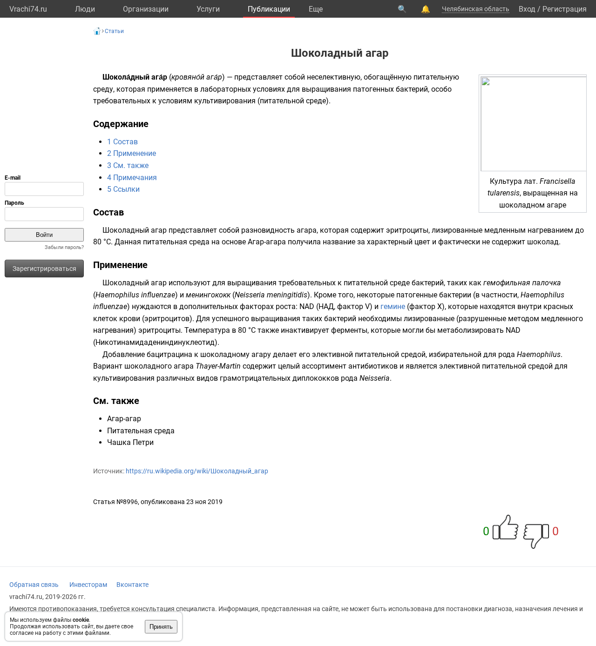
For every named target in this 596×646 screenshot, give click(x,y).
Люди (85, 9)
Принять (161, 626)
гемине (392, 306)
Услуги (208, 9)
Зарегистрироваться (44, 268)
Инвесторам (88, 584)
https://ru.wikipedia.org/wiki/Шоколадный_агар (197, 471)
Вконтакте (132, 584)
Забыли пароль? (64, 247)
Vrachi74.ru (28, 9)
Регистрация (564, 9)
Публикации (269, 9)
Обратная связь (34, 584)
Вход (527, 9)
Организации (146, 9)
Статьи (114, 31)
